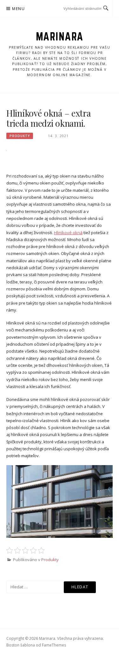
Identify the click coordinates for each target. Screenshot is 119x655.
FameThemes (54, 645)
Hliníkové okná (68, 232)
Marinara (59, 36)
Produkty (20, 136)
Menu (18, 8)
